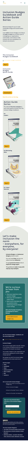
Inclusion (7, 69)
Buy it (5, 64)
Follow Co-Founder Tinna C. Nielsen (15, 390)
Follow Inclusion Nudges (12, 387)
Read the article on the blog (10, 97)
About (5, 368)
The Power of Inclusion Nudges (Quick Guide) (14, 429)
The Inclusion (8, 55)
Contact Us (6, 375)
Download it (7, 93)
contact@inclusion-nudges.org (12, 318)
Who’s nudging (7, 371)
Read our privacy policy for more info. (12, 409)
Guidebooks (6, 366)
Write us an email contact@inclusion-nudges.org (15, 384)
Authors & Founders (8, 369)
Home (5, 364)
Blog (5, 373)
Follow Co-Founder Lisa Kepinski (14, 393)
